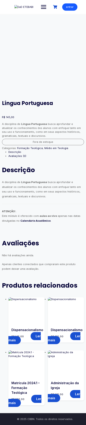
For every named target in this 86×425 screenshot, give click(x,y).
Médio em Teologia (56, 148)
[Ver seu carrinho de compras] (55, 7)
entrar (70, 6)
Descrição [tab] (14, 151)
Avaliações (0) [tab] (17, 155)
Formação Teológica (30, 148)
